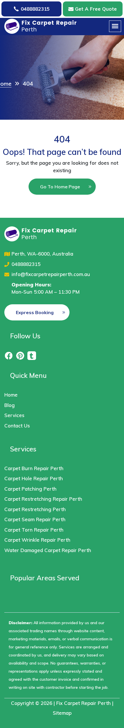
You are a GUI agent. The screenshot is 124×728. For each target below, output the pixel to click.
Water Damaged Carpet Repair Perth (47, 550)
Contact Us (17, 426)
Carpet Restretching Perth (35, 509)
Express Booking (35, 312)
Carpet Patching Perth (30, 489)
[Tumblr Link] (31, 355)
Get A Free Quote (96, 9)
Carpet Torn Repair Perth (33, 530)
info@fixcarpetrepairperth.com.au (51, 274)
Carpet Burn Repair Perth (33, 468)
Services (14, 415)
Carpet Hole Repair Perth (33, 478)
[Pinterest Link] (20, 355)
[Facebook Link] (8, 355)
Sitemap (62, 713)
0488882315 (35, 9)
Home (11, 395)
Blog (9, 405)
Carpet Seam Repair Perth (34, 519)
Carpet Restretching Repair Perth (43, 499)
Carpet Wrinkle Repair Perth (37, 540)
